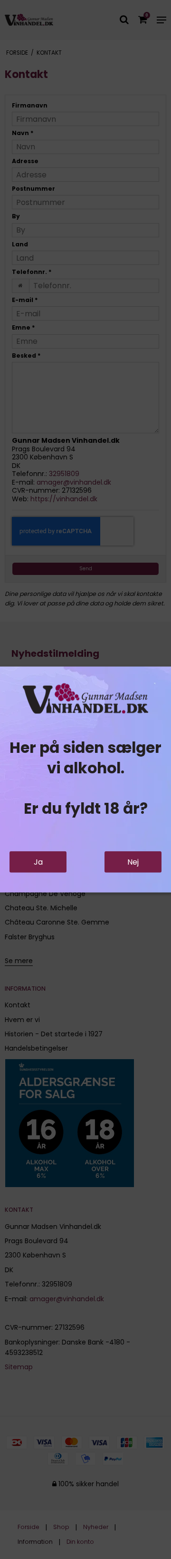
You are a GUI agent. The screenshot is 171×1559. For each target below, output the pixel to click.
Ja (38, 862)
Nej (133, 862)
